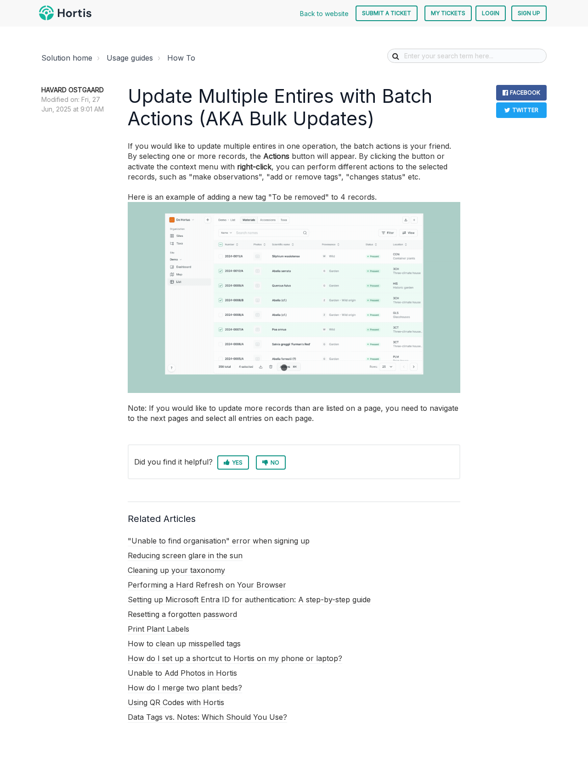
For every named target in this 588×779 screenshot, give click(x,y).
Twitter (525, 109)
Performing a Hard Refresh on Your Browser (207, 584)
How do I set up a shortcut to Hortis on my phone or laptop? (235, 658)
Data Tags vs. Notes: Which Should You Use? (207, 717)
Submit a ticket (386, 13)
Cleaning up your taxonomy (176, 570)
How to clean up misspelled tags (184, 643)
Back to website (324, 13)
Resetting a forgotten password (182, 614)
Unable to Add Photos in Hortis (182, 673)
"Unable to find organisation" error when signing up (219, 540)
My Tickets (448, 13)
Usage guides (130, 57)
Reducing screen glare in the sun (185, 555)
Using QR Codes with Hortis (176, 702)
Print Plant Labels (158, 628)
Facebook (525, 92)
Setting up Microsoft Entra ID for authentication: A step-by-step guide (249, 599)
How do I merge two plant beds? (185, 687)
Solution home (66, 57)
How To (181, 57)
